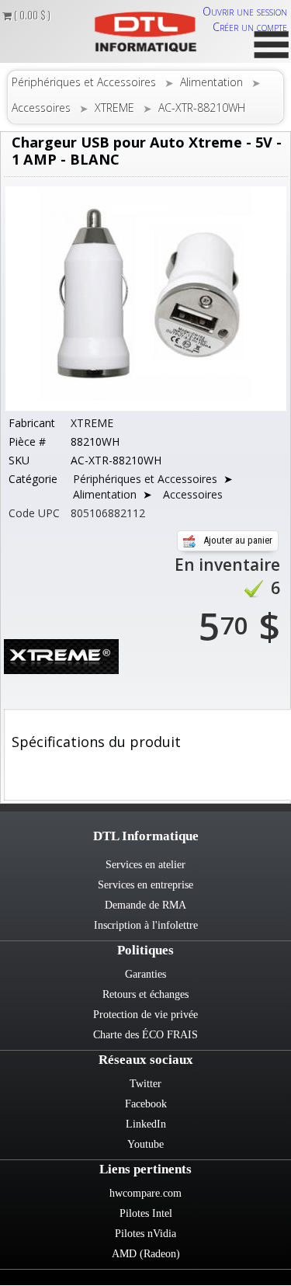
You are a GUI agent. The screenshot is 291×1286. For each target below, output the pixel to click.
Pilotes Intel (146, 1213)
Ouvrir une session (245, 11)
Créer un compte (250, 26)
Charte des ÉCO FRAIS (145, 1035)
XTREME (114, 107)
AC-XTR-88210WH (201, 107)
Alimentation (211, 82)
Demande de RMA (145, 905)
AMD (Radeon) (146, 1254)
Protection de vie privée (145, 1014)
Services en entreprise (145, 885)
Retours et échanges (145, 994)
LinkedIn (146, 1124)
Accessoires (41, 107)
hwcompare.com (145, 1193)
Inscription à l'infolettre (146, 925)
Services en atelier (145, 865)
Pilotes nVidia (145, 1233)
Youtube (145, 1144)
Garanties (145, 974)
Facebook (146, 1104)
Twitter (145, 1084)
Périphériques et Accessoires (84, 82)
